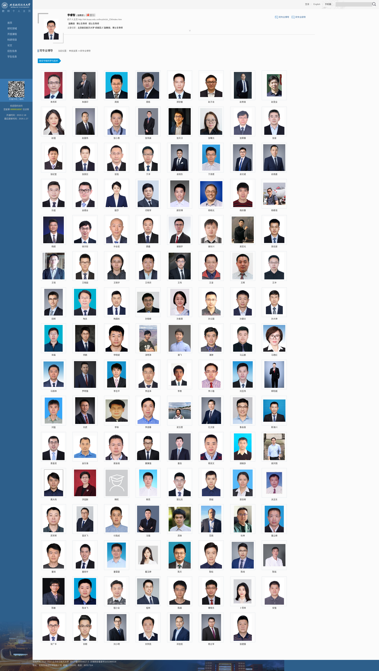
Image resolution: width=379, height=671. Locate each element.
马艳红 (274, 355)
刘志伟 (243, 391)
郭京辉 (243, 499)
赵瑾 (54, 138)
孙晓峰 (148, 319)
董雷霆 (117, 572)
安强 (274, 608)
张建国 (243, 644)
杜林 (243, 535)
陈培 (243, 572)
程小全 (117, 608)
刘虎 (85, 427)
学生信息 (12, 56)
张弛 (117, 174)
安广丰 (53, 644)
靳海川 (274, 427)
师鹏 (85, 355)
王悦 (54, 282)
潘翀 (211, 355)
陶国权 (117, 319)
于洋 (148, 174)
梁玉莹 (180, 427)
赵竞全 (274, 102)
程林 (148, 608)
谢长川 (211, 246)
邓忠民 (180, 644)
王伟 (180, 282)
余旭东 (180, 174)
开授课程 (12, 34)
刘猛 (54, 427)
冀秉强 (148, 463)
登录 (307, 4)
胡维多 (243, 463)
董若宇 (85, 572)
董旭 (54, 572)
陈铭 (274, 572)
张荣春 (243, 138)
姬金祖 (117, 463)
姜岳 (180, 463)
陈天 (180, 572)
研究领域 (12, 28)
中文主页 (73, 51)
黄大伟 (53, 499)
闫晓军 (148, 210)
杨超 (54, 246)
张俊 (274, 138)
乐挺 (54, 210)
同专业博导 (284, 17)
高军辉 (53, 535)
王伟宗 (148, 282)
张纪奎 (53, 174)
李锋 (117, 427)
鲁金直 (243, 427)
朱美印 (85, 102)
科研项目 (12, 40)
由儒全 (85, 210)
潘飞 (180, 355)
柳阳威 (274, 391)
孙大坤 (274, 319)
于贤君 (211, 174)
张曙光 (211, 138)
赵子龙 (211, 102)
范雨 (211, 535)
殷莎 (117, 210)
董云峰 (274, 535)
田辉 (54, 319)
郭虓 (211, 499)
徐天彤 (85, 246)
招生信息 (12, 51)
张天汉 (180, 138)
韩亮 (148, 499)
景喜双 (53, 463)
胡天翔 (274, 463)
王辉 (243, 282)
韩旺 (117, 499)
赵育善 (243, 102)
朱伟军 (53, 102)
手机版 (328, 4)
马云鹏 (243, 355)
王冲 (274, 282)
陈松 (211, 572)
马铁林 (53, 391)
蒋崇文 (211, 463)
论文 (9, 45)
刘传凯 (148, 644)
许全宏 (117, 246)
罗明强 (85, 391)
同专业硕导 (300, 17)
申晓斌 (117, 355)
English (316, 4)
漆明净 (148, 355)
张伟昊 (148, 138)
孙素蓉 (180, 319)
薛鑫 (148, 246)
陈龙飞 (85, 608)
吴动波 (274, 246)
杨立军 (211, 644)
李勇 (180, 391)
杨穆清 (274, 210)
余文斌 (243, 174)
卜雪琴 (243, 608)
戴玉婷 (148, 572)
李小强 (211, 391)
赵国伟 (85, 138)
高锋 (180, 535)
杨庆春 (243, 210)
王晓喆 (85, 282)
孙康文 (243, 319)
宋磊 (54, 355)
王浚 (211, 282)
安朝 (85, 644)
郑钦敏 (180, 102)
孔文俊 (211, 427)
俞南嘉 (274, 174)
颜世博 (180, 210)
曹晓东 (211, 608)
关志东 (274, 499)
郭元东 (180, 499)
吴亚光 (243, 246)
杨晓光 (211, 210)
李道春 (148, 427)
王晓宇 (117, 282)
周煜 (117, 102)
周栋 (148, 102)
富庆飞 (85, 535)
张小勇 (117, 138)
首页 (9, 23)
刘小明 (117, 644)
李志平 (117, 391)
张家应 (85, 174)
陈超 (180, 608)
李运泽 (148, 391)
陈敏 (54, 608)
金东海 (85, 463)
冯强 (148, 535)
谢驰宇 (180, 246)
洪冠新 (85, 499)
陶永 (85, 319)
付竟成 (117, 535)
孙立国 (211, 319)
